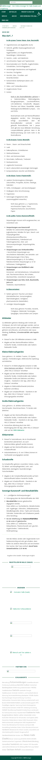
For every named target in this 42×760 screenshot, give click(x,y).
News (27, 735)
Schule (31, 695)
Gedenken (13, 727)
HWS (24, 722)
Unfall (18, 708)
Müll (24, 713)
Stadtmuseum (6, 693)
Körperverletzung (18, 698)
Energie (28, 690)
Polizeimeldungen (18, 682)
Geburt (20, 720)
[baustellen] (21, 583)
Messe (11, 739)
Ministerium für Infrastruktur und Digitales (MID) (23, 718)
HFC (37, 703)
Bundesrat (29, 727)
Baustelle (35, 744)
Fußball (36, 747)
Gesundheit (6, 744)
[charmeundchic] (21, 631)
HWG (24, 720)
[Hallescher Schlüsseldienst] (21, 618)
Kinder (18, 735)
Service (4, 16)
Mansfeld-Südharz (23, 685)
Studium (25, 744)
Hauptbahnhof (31, 722)
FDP (22, 708)
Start (4, 12)
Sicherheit (33, 685)
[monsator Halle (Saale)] (21, 604)
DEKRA (15, 688)
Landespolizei (18, 722)
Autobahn (22, 690)
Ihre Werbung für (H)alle (29, 16)
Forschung (33, 708)
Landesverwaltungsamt (27, 703)
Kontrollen (5, 718)
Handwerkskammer (9, 735)
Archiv (14, 16)
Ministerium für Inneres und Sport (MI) (21, 725)
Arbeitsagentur (31, 705)
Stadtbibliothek (7, 690)
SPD (30, 744)
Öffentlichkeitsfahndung (30, 741)
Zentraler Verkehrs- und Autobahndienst (25, 693)
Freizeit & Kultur (27, 12)
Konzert (35, 727)
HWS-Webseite (18, 430)
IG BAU (34, 715)
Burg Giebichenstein (24, 688)
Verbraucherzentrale (9, 708)
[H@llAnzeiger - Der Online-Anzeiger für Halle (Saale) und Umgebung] (21, 8)
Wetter (4, 750)
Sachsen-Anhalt (14, 749)
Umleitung (26, 708)
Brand (4, 703)
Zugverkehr (18, 741)
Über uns (5, 20)
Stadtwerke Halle (33, 712)
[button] (39, 13)
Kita (8, 725)
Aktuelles (12, 12)
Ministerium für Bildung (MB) (19, 747)
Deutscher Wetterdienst (10, 720)
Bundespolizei (7, 687)
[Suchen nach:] (21, 2)
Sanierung (17, 739)
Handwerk (5, 730)
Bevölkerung (12, 710)
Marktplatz (25, 695)
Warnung (5, 695)
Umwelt (16, 732)
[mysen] (21, 648)
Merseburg (5, 682)
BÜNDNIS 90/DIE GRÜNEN (28, 739)
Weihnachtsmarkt (7, 722)
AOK (22, 735)
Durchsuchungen (7, 698)
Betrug (23, 700)
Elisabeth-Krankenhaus (23, 710)
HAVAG (33, 687)
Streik (24, 705)
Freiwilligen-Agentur (8, 705)
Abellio (36, 695)
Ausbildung (12, 685)
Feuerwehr (30, 720)
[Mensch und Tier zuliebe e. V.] (21, 662)
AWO (21, 744)
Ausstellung (6, 727)
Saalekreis (14, 744)
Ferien (4, 725)
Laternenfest (6, 747)
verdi (37, 700)
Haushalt (20, 713)
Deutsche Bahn (16, 700)
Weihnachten (6, 700)
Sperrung (19, 705)
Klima (35, 720)
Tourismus (27, 698)
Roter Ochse (21, 727)
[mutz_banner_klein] (21, 673)
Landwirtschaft (30, 700)
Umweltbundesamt (32, 682)
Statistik (15, 690)
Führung (30, 747)
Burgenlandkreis (7, 715)
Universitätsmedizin (13, 703)
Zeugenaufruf (24, 732)
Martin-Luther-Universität (22, 715)
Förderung (5, 685)
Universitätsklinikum (27, 750)
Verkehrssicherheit (8, 741)
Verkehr (4, 710)
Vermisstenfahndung (15, 695)
